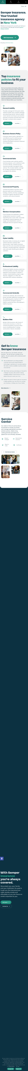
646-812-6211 (9, 42)
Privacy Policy (11, 1066)
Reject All (18, 1069)
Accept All (10, 1069)
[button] (2, 858)
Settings (17, 1066)
